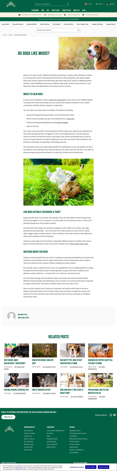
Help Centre (28, 450)
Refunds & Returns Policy (79, 439)
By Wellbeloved (20, 393)
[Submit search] (68, 4)
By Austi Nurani (77, 397)
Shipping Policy (75, 431)
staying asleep (62, 123)
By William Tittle (49, 367)
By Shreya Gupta (49, 393)
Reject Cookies (90, 467)
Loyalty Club (28, 447)
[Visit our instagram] (111, 415)
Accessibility (74, 452)
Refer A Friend (29, 439)
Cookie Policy (74, 442)
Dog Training (44, 24)
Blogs (10, 35)
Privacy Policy (75, 444)
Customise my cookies (77, 467)
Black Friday (51, 447)
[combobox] (52, 4)
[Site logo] (11, 4)
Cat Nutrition (68, 24)
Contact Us (28, 436)
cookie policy (19, 467)
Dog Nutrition (32, 24)
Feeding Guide (52, 439)
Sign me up (8, 417)
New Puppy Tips (82, 24)
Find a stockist (52, 444)
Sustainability (51, 442)
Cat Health (56, 24)
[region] (58, 467)
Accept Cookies (103, 467)
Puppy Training (97, 24)
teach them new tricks (79, 244)
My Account (28, 431)
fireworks (70, 119)
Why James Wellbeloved (55, 431)
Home (5, 35)
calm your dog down (57, 100)
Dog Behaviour (18, 24)
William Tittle (22, 314)
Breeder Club (28, 444)
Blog (48, 436)
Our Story (50, 433)
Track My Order (29, 433)
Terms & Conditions (77, 450)
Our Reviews (28, 442)
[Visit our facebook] (114, 415)
